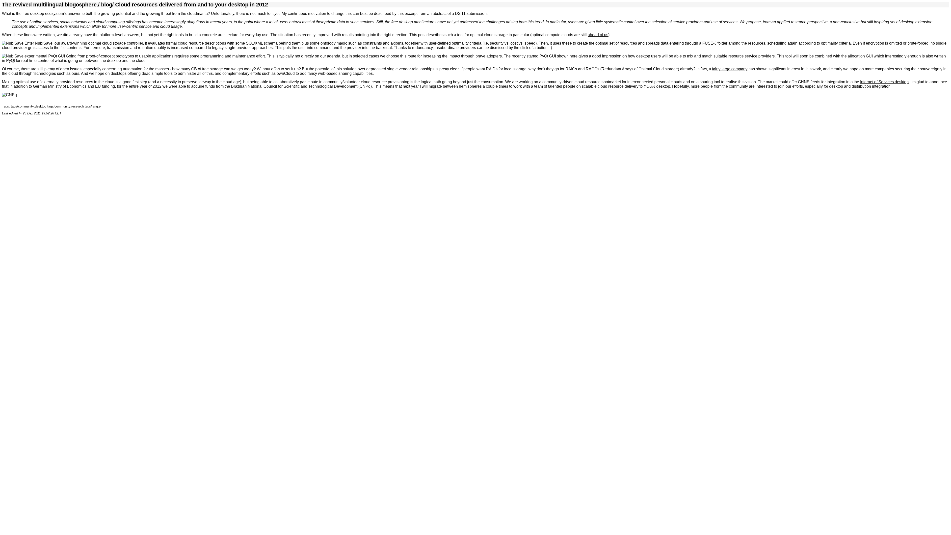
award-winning (74, 43)
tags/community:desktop (28, 106)
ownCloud (286, 73)
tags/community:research (65, 106)
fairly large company (729, 69)
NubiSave (44, 43)
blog (106, 4)
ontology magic (333, 43)
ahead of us (598, 35)
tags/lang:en (93, 106)
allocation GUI (860, 56)
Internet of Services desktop (884, 82)
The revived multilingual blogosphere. (50, 4)
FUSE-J (709, 43)
